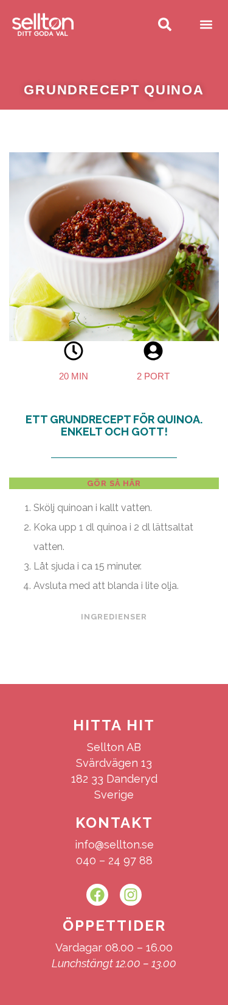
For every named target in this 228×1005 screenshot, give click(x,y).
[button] (206, 25)
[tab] (114, 484)
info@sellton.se (114, 844)
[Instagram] (131, 895)
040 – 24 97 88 (114, 860)
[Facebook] (97, 895)
